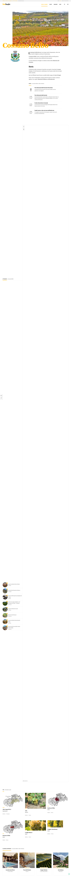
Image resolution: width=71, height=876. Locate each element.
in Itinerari (10, 604)
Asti (26, 811)
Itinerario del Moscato (12, 614)
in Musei (9, 598)
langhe (6, 4)
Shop (60, 4)
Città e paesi (14, 0)
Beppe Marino (43, 870)
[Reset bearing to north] (24, 129)
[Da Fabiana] (60, 860)
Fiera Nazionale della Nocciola (41, 95)
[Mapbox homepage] (25, 781)
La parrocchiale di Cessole (13, 608)
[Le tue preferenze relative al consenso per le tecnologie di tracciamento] (69, 874)
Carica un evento (65, 0)
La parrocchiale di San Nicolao (14, 584)
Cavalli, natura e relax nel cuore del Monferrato (44, 110)
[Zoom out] (24, 128)
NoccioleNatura (27, 870)
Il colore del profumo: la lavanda (41, 103)
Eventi (50, 4)
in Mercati (9, 629)
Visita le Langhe (8, 0)
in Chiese (9, 585)
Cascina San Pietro (10, 870)
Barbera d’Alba (51, 808)
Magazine (55, 4)
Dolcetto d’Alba (6, 836)
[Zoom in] (24, 126)
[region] (45, 453)
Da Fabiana (60, 870)
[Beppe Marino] (44, 860)
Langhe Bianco (28, 833)
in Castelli (9, 591)
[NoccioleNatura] (27, 860)
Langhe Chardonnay (52, 830)
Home (4, 0)
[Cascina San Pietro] (10, 860)
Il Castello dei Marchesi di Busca (14, 590)
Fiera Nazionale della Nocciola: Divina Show (44, 87)
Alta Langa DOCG (7, 810)
